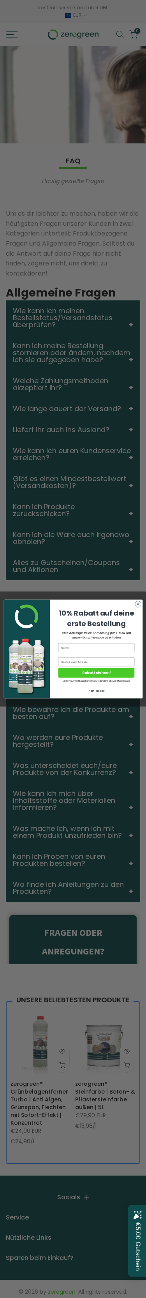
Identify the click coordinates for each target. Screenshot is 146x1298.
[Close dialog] (138, 604)
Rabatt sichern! (96, 672)
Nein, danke (96, 691)
